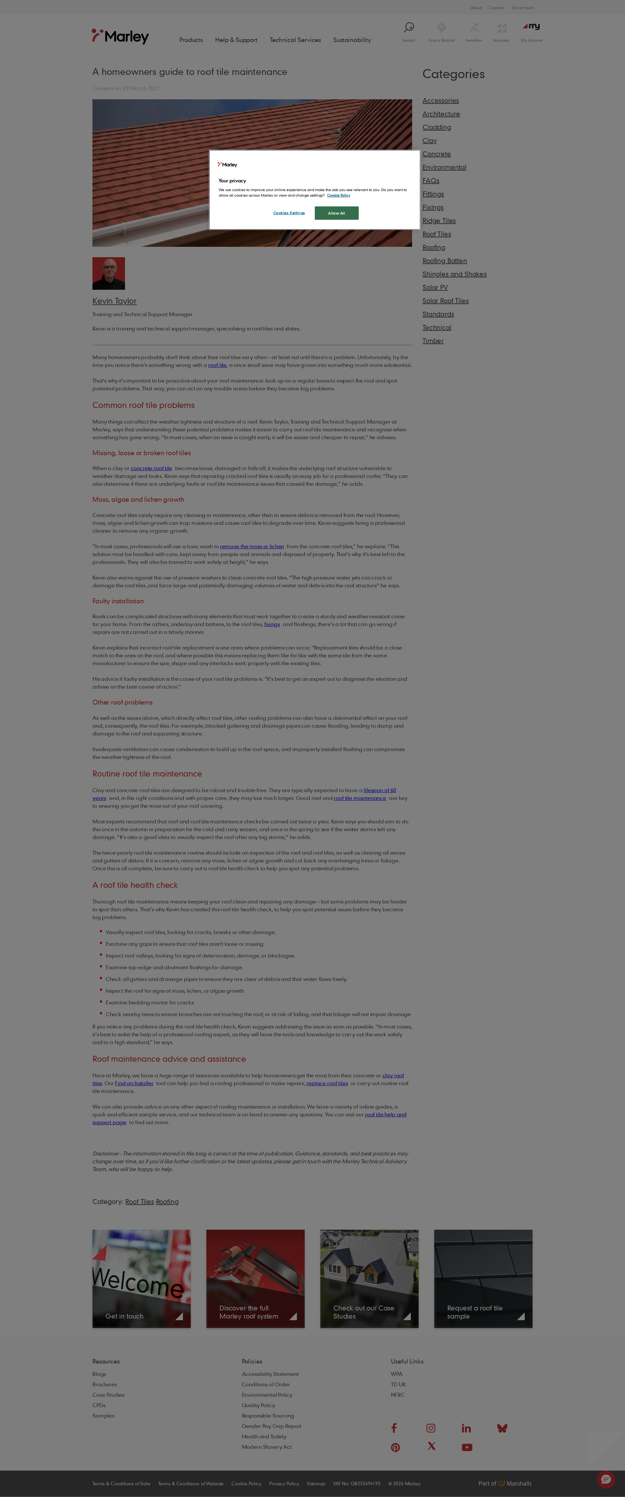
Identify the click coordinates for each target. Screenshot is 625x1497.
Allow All (336, 213)
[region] (315, 190)
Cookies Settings (289, 212)
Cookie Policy (338, 195)
